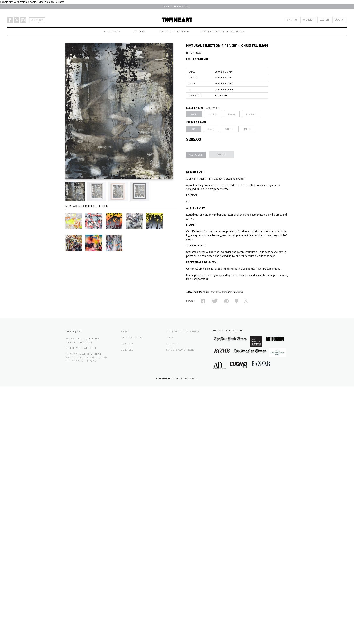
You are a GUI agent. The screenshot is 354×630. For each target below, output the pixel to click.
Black (211, 129)
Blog (169, 337)
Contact (172, 343)
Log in (339, 19)
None (194, 129)
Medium (213, 114)
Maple (246, 129)
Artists (139, 31)
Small (194, 114)
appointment (91, 353)
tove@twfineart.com (80, 348)
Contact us (194, 292)
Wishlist (308, 19)
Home (125, 331)
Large (231, 114)
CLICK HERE (221, 95)
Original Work (173, 31)
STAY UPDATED (177, 6)
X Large (250, 114)
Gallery (111, 31)
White (228, 129)
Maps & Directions (78, 342)
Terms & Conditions (180, 349)
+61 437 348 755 (88, 338)
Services (127, 349)
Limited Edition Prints (221, 31)
